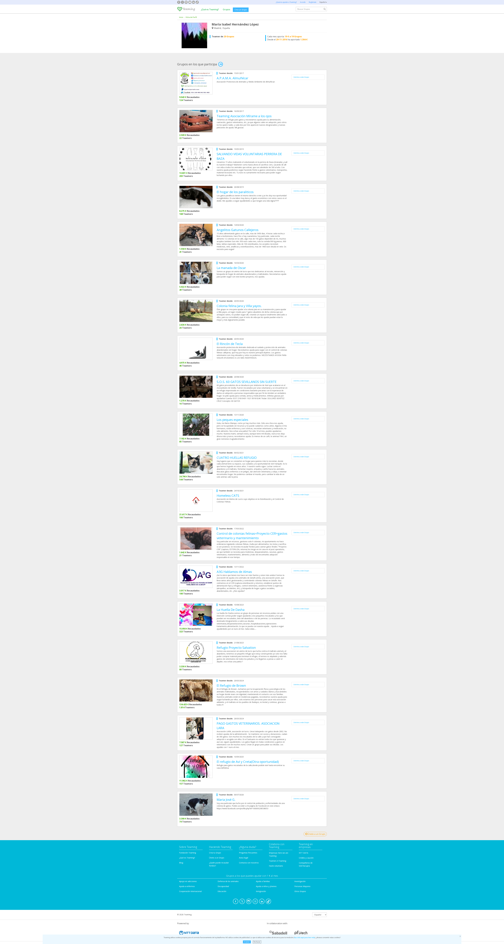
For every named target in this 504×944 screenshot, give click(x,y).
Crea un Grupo (241, 9)
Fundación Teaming (187, 852)
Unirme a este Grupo (301, 77)
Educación (222, 891)
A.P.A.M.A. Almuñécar (232, 78)
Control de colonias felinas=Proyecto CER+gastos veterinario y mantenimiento (252, 535)
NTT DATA (303, 853)
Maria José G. (226, 799)
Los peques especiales (232, 419)
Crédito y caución (306, 858)
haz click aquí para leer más (304, 937)
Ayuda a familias (263, 881)
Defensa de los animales (228, 881)
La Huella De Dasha (231, 609)
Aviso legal (243, 857)
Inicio (181, 17)
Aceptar (247, 942)
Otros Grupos (300, 891)
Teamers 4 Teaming (277, 861)
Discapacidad (223, 886)
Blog (181, 862)
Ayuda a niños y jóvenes (266, 886)
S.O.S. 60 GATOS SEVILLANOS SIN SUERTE (247, 382)
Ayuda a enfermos (187, 886)
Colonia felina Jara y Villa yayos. (239, 306)
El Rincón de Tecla (230, 344)
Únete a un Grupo (316, 834)
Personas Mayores (302, 886)
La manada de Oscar (231, 268)
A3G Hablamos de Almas (234, 571)
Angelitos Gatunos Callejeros (237, 230)
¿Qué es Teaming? (210, 9)
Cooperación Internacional (190, 891)
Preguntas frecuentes (248, 852)
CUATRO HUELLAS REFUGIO (237, 457)
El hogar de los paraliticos (235, 192)
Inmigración (261, 891)
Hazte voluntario (276, 866)
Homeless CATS (228, 495)
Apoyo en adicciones (188, 881)
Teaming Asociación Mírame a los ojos (244, 116)
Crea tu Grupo (215, 852)
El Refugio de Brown (231, 685)
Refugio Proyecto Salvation (236, 647)
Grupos (226, 9)
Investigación (300, 881)
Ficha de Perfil (191, 17)
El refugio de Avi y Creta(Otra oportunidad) (248, 761)
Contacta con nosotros (249, 862)
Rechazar (257, 942)
